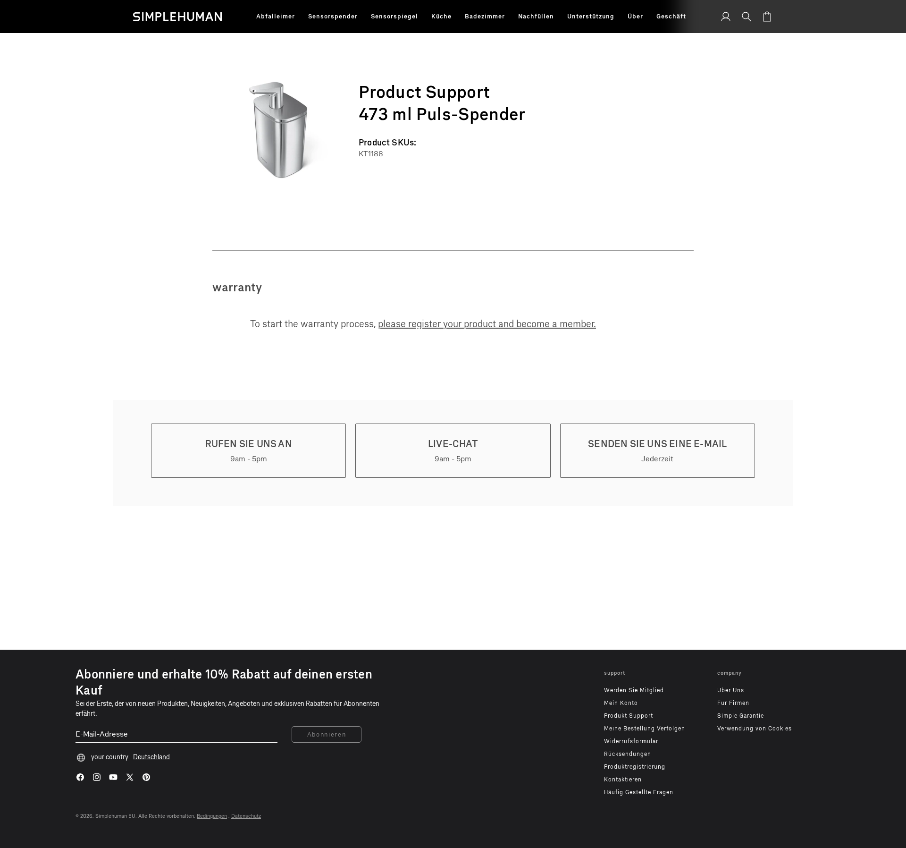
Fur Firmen (733, 703)
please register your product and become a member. (487, 324)
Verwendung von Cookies (754, 728)
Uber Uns (730, 690)
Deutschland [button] (151, 757)
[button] (276, 16)
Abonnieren (326, 734)
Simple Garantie (740, 715)
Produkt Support (628, 715)
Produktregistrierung (634, 766)
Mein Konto (621, 703)
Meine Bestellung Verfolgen (644, 728)
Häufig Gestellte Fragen (638, 792)
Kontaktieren (623, 779)
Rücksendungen (627, 754)
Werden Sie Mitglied (634, 690)
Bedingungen (212, 816)
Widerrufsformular (631, 741)
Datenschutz (246, 816)
